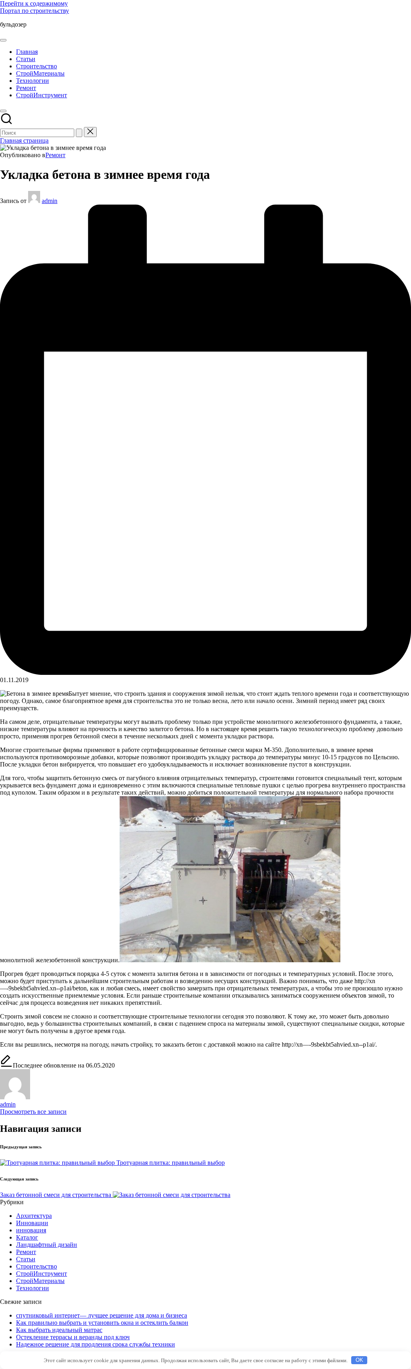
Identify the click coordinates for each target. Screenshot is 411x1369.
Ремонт (55, 155)
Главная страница (24, 140)
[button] (79, 133)
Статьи (25, 1259)
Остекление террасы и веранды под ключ (73, 1337)
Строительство (36, 1266)
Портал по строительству (34, 10)
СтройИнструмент (41, 1273)
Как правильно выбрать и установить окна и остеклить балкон (102, 1322)
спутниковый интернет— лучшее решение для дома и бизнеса (101, 1315)
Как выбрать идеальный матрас (59, 1329)
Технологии (32, 1288)
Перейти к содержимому (34, 3)
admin (8, 1104)
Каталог (27, 1237)
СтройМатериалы (40, 1280)
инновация (31, 1230)
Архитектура (34, 1215)
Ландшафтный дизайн (46, 1244)
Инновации (32, 1222)
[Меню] (3, 40)
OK (359, 1360)
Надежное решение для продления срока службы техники (95, 1344)
